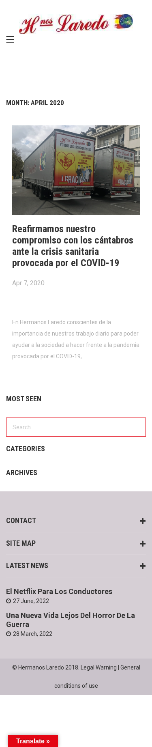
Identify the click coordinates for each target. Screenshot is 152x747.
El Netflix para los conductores (59, 591)
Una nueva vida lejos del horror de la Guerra (70, 620)
